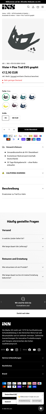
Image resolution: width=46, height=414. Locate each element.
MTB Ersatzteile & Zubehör (20, 13)
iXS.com (9, 409)
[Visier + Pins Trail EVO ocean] (32, 97)
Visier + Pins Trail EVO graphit (25, 15)
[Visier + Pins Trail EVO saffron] (6, 106)
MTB (8, 13)
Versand (13, 76)
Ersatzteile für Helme (8, 15)
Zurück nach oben (23, 313)
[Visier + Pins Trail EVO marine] (23, 106)
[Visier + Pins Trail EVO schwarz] (14, 97)
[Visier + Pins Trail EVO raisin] (14, 106)
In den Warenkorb (31, 130)
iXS (3, 63)
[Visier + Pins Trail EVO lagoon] (23, 97)
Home (4, 13)
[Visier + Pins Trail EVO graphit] (6, 97)
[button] (38, 7)
